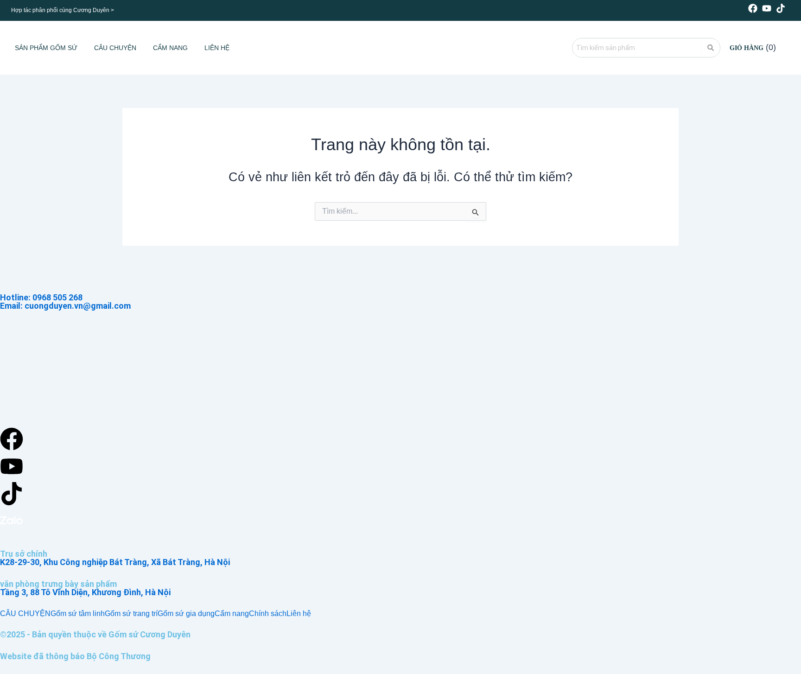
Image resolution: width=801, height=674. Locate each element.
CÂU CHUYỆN (115, 47)
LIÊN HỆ (216, 47)
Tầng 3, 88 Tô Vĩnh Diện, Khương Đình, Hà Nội (85, 592)
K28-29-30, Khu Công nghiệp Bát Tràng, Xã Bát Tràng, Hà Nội (115, 562)
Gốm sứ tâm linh (78, 613)
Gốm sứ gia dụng (186, 613)
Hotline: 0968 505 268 (41, 297)
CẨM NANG (170, 47)
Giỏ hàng (746, 48)
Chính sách (267, 613)
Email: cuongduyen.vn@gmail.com (65, 306)
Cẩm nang (232, 613)
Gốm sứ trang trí (131, 613)
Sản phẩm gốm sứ (46, 47)
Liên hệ (298, 613)
